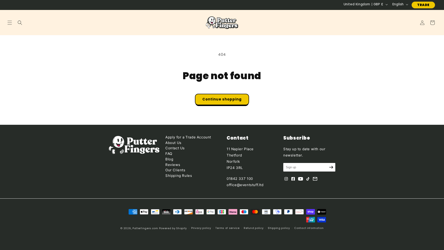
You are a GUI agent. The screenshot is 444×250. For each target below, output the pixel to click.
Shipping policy (279, 228)
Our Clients (175, 170)
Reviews (172, 164)
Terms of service (227, 228)
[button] (10, 23)
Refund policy (253, 228)
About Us (173, 143)
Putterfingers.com (145, 228)
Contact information (309, 228)
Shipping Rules (178, 175)
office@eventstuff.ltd (245, 185)
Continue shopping (222, 99)
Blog (169, 159)
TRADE (423, 5)
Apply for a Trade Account (188, 137)
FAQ (168, 153)
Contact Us (175, 148)
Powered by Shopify (173, 228)
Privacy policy (201, 228)
